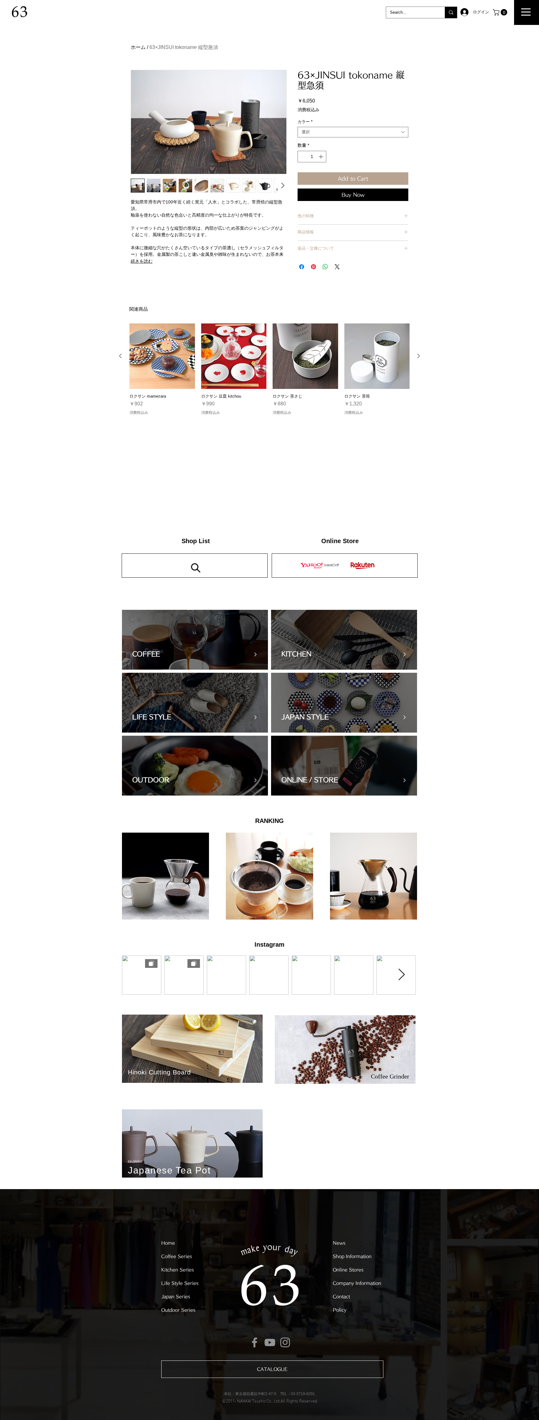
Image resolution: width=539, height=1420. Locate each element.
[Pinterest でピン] (313, 266)
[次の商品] (418, 356)
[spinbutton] (312, 156)
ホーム (138, 47)
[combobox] (353, 132)
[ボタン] (197, 640)
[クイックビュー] (162, 356)
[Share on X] (337, 266)
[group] (269, 371)
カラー (305, 121)
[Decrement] (302, 156)
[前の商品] (120, 356)
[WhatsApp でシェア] (325, 266)
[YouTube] (269, 1342)
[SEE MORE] (345, 565)
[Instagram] (285, 1342)
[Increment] (321, 156)
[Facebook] (254, 1342)
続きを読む (142, 261)
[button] (526, 12)
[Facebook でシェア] (301, 266)
